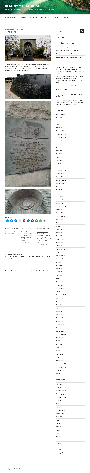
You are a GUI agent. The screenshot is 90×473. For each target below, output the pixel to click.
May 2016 (59, 154)
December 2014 (61, 206)
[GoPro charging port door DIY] (29, 234)
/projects (56, 17)
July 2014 (58, 222)
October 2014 (60, 213)
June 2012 (59, 305)
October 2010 (60, 370)
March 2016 (59, 160)
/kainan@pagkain (61, 397)
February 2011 (60, 357)
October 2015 (60, 177)
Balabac (58, 433)
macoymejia (25, 29)
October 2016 (60, 140)
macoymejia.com (22, 6)
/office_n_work (60, 413)
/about (66, 17)
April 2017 (59, 127)
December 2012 (61, 285)
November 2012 (61, 288)
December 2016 (61, 134)
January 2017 (60, 131)
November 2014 (61, 209)
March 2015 (59, 196)
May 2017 (59, 124)
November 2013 (61, 249)
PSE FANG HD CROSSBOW (64, 47)
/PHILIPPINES (60, 417)
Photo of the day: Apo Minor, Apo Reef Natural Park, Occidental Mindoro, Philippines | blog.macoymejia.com (69, 78)
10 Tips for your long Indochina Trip (66, 54)
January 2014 (60, 242)
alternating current (16, 256)
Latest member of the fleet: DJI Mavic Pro (68, 57)
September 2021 (61, 114)
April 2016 (59, 157)
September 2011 (61, 334)
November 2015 (61, 173)
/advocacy (59, 387)
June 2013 (59, 265)
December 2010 (61, 364)
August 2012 (60, 298)
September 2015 (61, 180)
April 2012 (59, 311)
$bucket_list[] (45, 17)
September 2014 (61, 216)
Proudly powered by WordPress (14, 469)
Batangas (59, 436)
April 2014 (59, 232)
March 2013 (59, 275)
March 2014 (59, 236)
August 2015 (60, 183)
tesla (25, 258)
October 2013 (60, 252)
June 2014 (59, 226)
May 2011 (59, 347)
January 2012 (60, 321)
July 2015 (58, 186)
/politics (58, 420)
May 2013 (59, 268)
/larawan (58, 400)
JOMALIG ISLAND (61, 89)
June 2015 (59, 190)
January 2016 (60, 167)
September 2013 (61, 255)
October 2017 (60, 121)
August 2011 (59, 337)
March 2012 (59, 314)
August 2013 (60, 259)
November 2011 (60, 328)
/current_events (61, 390)
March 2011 (59, 354)
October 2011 (60, 331)
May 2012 (59, 308)
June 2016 (59, 150)
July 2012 (58, 301)
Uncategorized (60, 453)
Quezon (58, 449)
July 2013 (58, 262)
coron (58, 440)
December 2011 (60, 324)
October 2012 (60, 291)
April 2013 (59, 272)
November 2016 (61, 137)
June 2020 (59, 117)
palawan (58, 446)
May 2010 (59, 373)
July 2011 (58, 341)
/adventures (33, 17)
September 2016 (61, 144)
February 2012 (60, 318)
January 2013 (60, 282)
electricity (29, 256)
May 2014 (59, 229)
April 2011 (59, 351)
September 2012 (61, 295)
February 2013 (60, 278)
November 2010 (61, 367)
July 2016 (58, 147)
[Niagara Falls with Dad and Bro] (13, 230)
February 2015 (60, 200)
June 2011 (59, 344)
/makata (58, 404)
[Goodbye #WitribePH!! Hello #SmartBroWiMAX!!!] (45, 235)
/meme (58, 407)
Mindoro (58, 443)
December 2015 (61, 170)
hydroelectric (40, 256)
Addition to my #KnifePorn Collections (67, 50)
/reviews (58, 423)
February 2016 (60, 163)
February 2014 (60, 239)
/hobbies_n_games (61, 394)
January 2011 (59, 360)
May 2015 (59, 193)
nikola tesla (17, 258)
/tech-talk (22, 17)
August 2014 (60, 219)
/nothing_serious (61, 410)
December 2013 (61, 245)
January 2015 (60, 203)
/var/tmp (20, 254)
